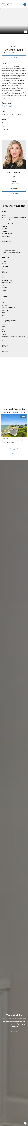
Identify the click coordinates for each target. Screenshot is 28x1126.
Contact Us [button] (14, 57)
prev (12, 37)
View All (14, 453)
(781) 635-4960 (14, 183)
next (16, 37)
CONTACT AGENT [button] (14, 193)
